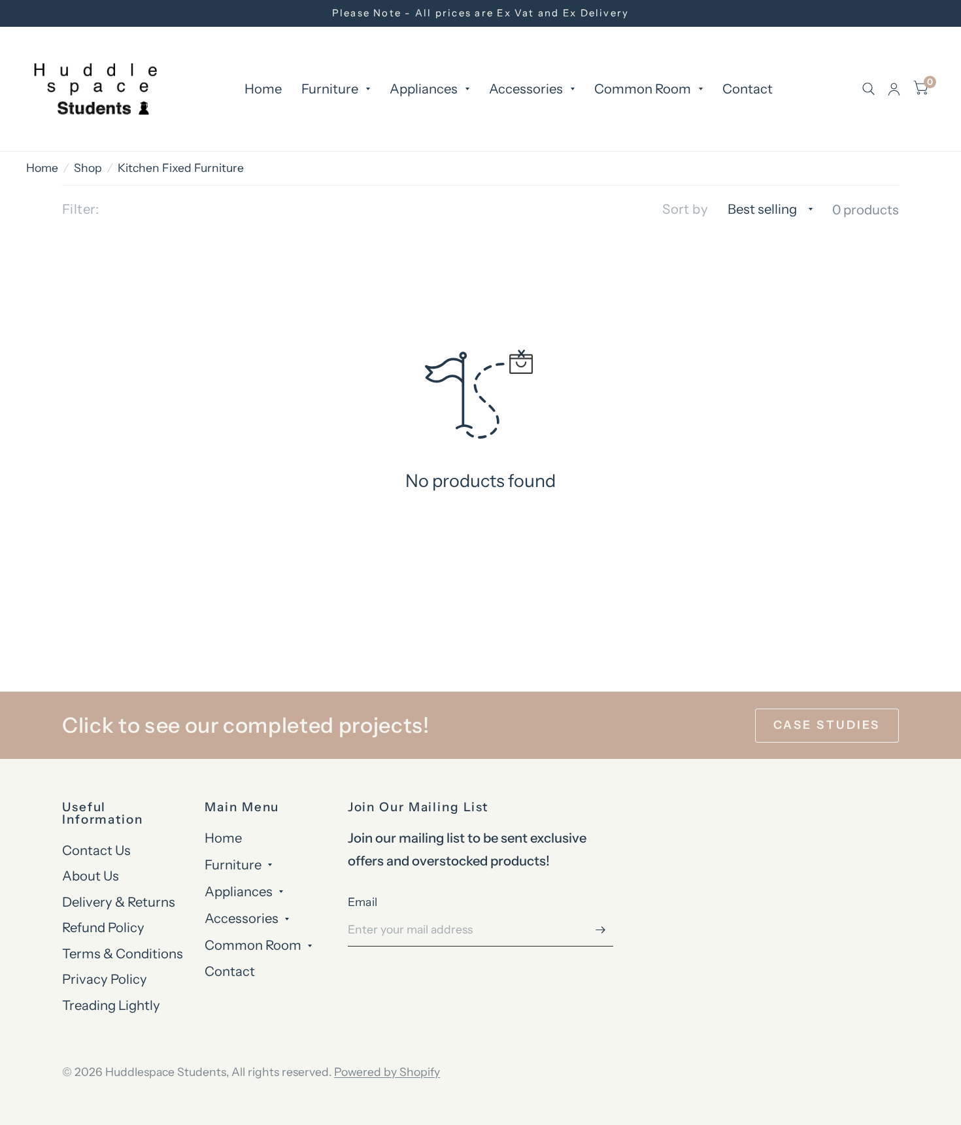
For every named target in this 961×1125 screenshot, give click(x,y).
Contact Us (96, 850)
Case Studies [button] (827, 724)
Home (263, 88)
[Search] (868, 89)
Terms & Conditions (122, 953)
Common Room (642, 88)
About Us (90, 875)
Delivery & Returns (118, 902)
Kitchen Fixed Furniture (181, 168)
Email (363, 902)
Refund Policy (103, 927)
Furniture (329, 88)
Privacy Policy (104, 979)
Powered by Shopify (387, 1072)
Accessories (526, 88)
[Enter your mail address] (600, 930)
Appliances (424, 88)
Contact (747, 88)
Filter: (80, 209)
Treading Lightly (111, 1005)
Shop (88, 168)
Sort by (685, 209)
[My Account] (894, 89)
